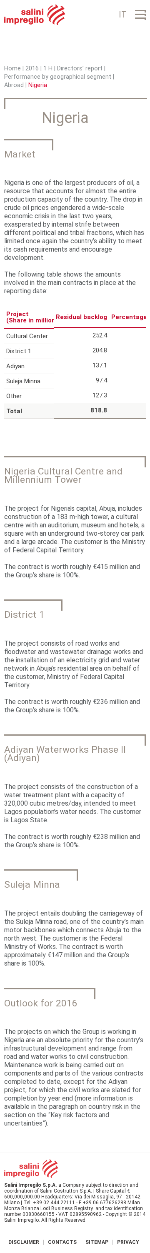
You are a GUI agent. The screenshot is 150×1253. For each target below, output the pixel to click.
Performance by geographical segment (57, 76)
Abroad (14, 85)
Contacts (62, 1242)
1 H (47, 68)
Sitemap (96, 1242)
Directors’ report (79, 68)
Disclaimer (23, 1242)
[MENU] (140, 15)
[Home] (34, 14)
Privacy (128, 1242)
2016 (32, 68)
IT (123, 15)
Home (12, 68)
